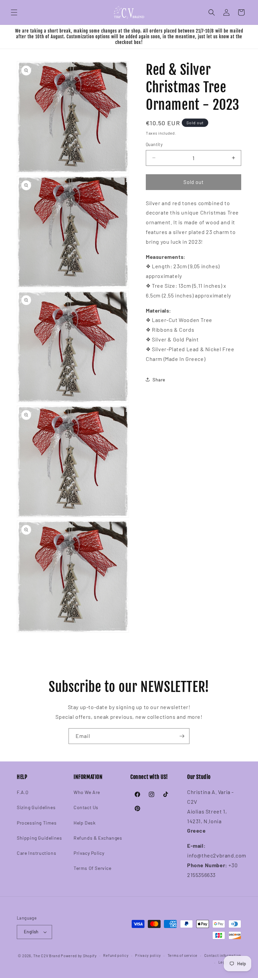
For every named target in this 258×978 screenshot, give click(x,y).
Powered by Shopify (79, 955)
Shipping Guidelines (39, 838)
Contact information (222, 955)
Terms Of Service (93, 868)
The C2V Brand (46, 955)
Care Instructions (36, 853)
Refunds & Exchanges (98, 838)
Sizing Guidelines (36, 807)
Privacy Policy (89, 853)
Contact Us (86, 807)
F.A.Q (23, 792)
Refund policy (115, 955)
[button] (14, 12)
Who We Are (87, 792)
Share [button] (159, 379)
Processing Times (37, 823)
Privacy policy (148, 955)
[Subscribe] (181, 736)
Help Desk (84, 823)
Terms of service (183, 955)
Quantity (154, 144)
